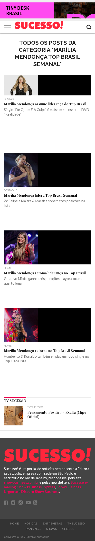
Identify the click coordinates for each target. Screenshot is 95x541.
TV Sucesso (76, 523)
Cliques (68, 529)
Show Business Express (36, 487)
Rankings (33, 529)
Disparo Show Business (40, 492)
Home (14, 523)
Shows (51, 529)
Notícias (30, 523)
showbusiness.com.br (21, 482)
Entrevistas (52, 523)
